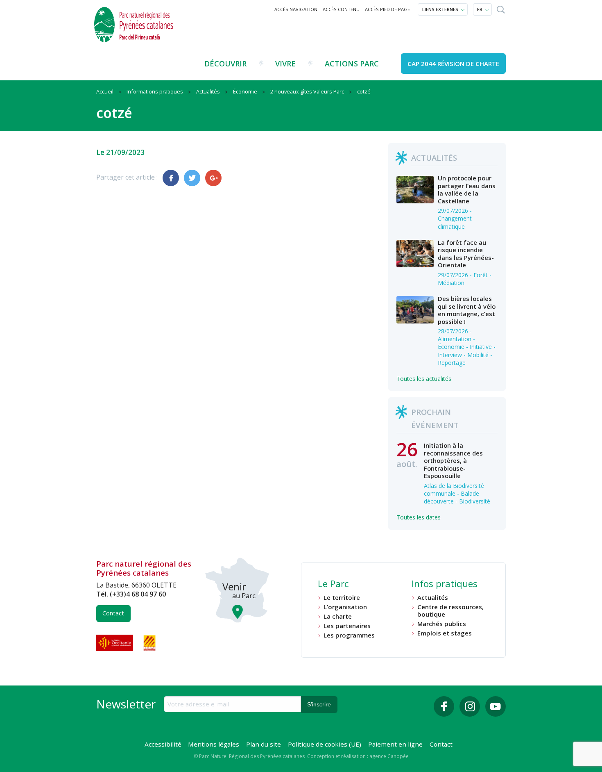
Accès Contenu (341, 9)
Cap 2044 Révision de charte (453, 63)
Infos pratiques (445, 584)
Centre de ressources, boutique (450, 610)
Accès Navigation (295, 9)
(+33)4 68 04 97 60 (138, 594)
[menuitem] (296, 9)
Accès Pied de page (387, 9)
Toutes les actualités (423, 379)
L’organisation (345, 607)
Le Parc (333, 584)
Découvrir (225, 63)
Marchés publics (441, 624)
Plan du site (263, 744)
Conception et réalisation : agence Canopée (358, 756)
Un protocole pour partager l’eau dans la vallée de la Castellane (467, 189)
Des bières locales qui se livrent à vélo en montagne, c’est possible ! (467, 309)
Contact (113, 613)
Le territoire (342, 597)
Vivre (285, 63)
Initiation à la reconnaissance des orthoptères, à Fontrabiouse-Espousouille (453, 460)
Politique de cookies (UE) (324, 744)
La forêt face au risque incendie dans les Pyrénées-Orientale (466, 253)
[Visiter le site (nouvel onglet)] (115, 643)
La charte (338, 616)
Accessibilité (163, 744)
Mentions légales (213, 744)
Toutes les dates (418, 517)
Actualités (432, 597)
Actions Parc (352, 63)
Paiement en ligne (395, 744)
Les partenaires (347, 626)
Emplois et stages (444, 633)
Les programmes (349, 635)
